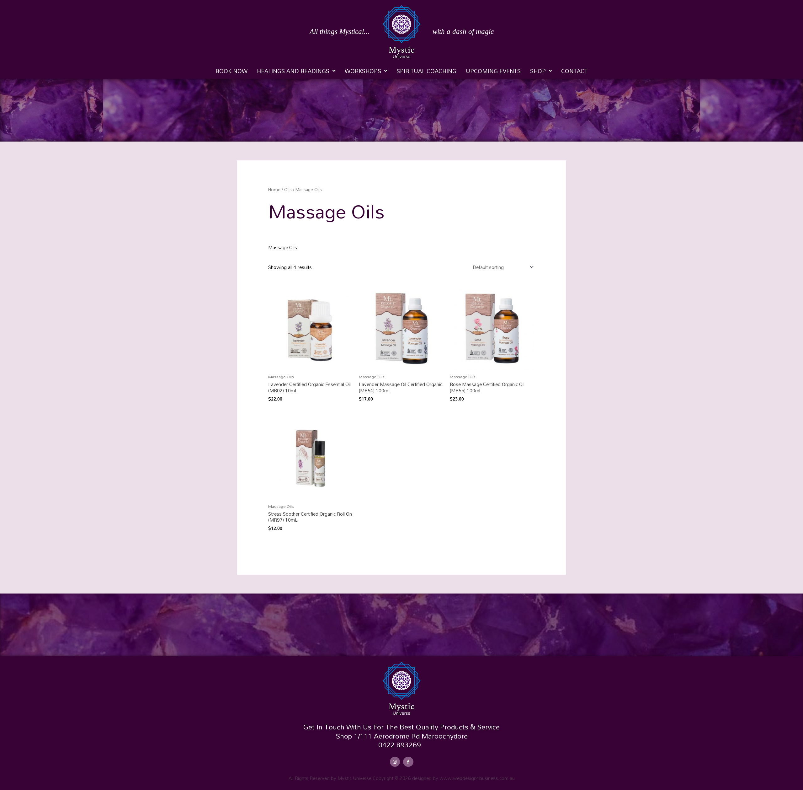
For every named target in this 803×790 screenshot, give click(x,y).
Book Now (231, 71)
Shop (538, 71)
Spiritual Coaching (426, 71)
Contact (574, 71)
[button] (296, 70)
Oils (288, 189)
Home (274, 189)
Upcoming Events (493, 71)
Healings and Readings (293, 71)
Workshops (363, 71)
